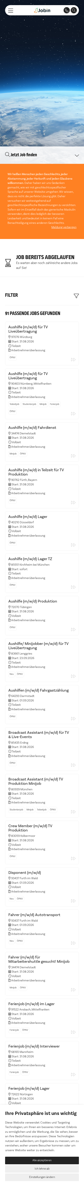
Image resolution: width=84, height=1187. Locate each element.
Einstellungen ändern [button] (42, 1177)
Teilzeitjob (14, 404)
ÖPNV (12, 357)
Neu (12, 674)
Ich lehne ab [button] (42, 1169)
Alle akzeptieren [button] (42, 1160)
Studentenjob (29, 404)
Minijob (43, 404)
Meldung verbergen (63, 227)
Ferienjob (54, 404)
